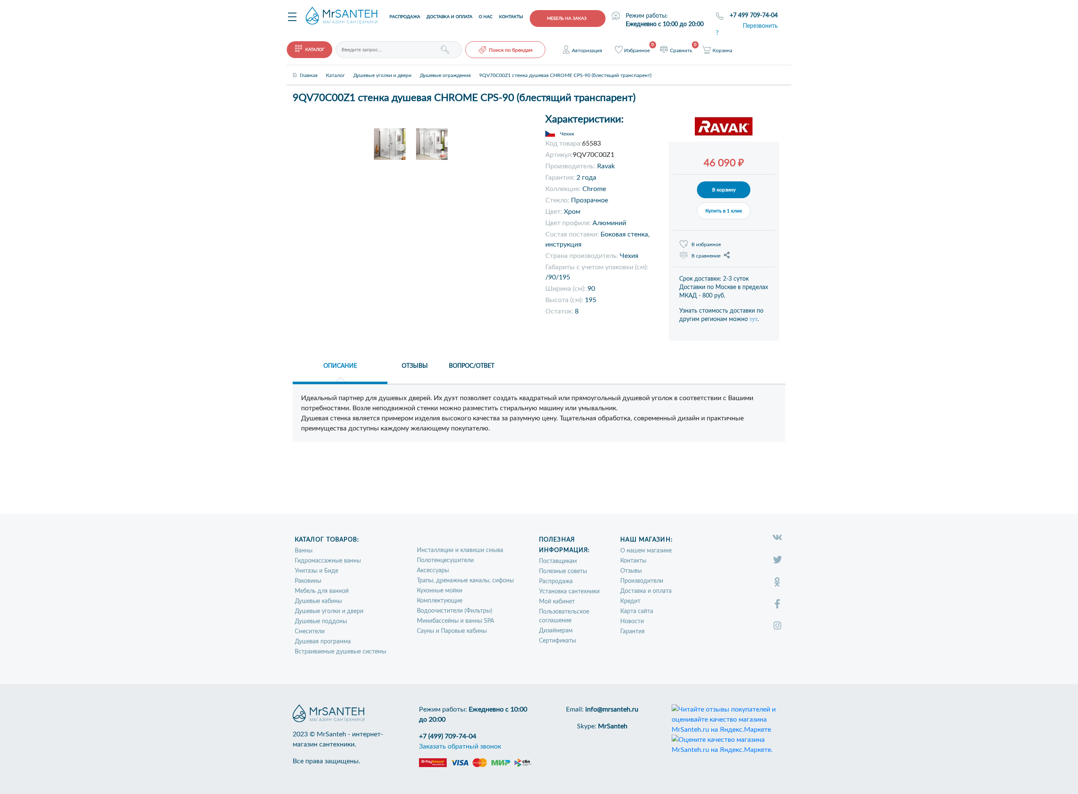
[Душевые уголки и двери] (382, 68)
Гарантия (632, 632)
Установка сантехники (569, 592)
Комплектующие (439, 601)
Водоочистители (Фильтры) (454, 611)
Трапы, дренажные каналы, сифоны (465, 581)
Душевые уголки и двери (329, 611)
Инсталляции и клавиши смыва (460, 550)
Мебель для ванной (322, 591)
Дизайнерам (556, 631)
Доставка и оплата (449, 17)
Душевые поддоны (321, 621)
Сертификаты (557, 641)
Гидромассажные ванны (328, 561)
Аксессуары (433, 571)
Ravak (606, 166)
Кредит (630, 601)
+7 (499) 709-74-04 (447, 736)
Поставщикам (558, 561)
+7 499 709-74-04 (754, 16)
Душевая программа (323, 642)
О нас (486, 17)
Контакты (511, 17)
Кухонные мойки (439, 591)
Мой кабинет (557, 602)
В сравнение (705, 255)
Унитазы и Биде (316, 571)
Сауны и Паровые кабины (452, 631)
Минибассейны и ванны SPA (455, 621)
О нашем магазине (646, 551)
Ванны (303, 551)
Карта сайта (636, 611)
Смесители (310, 632)
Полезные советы (563, 571)
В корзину (724, 189)
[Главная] (309, 68)
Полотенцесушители (445, 560)
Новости (632, 621)
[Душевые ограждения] (445, 68)
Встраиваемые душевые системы (340, 652)
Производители (641, 581)
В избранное (706, 244)
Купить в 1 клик (723, 210)
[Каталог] (335, 68)
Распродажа (405, 17)
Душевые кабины (318, 601)
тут (754, 319)
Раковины (308, 581)
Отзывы (631, 571)
